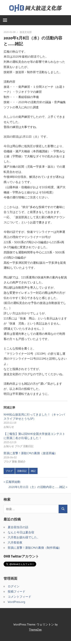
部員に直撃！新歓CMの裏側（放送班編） (30, 453)
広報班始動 (13, 482)
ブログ (9, 470)
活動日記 (22, 470)
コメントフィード (19, 596)
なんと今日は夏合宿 (21, 532)
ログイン (13, 586)
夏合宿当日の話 (18, 527)
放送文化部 (26, 32)
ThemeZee (35, 629)
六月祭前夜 (15, 542)
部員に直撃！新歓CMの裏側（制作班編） (35, 547)
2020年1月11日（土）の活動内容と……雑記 (36, 487)
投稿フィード (16, 591)
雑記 (33, 470)
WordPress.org (16, 602)
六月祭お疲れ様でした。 (24, 537)
